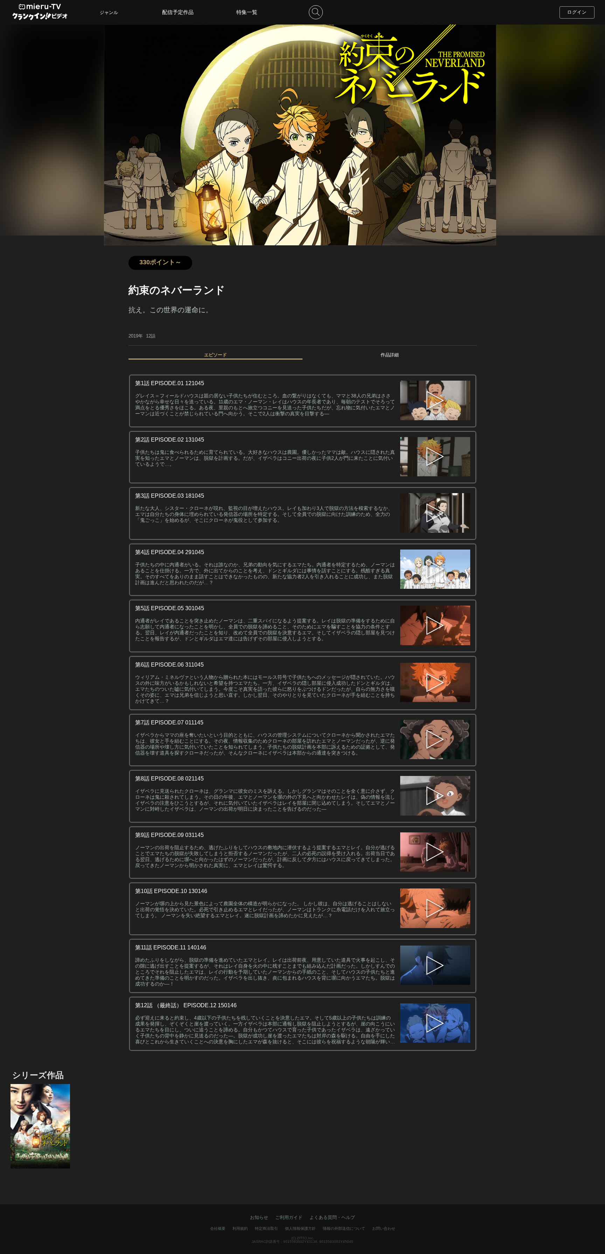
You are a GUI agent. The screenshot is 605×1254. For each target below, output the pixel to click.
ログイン (577, 12)
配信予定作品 (178, 12)
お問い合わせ (383, 1228)
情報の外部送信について (344, 1228)
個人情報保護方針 (300, 1228)
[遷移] (435, 401)
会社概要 (217, 1228)
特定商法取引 (266, 1228)
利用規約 (240, 1228)
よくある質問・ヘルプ (332, 1217)
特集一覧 (246, 12)
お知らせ (259, 1217)
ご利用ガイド (288, 1217)
